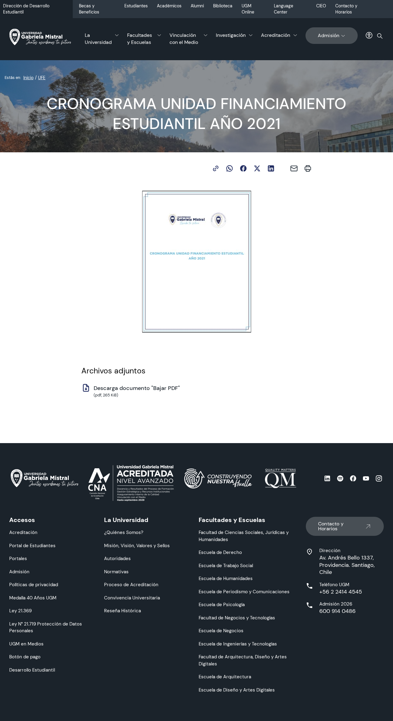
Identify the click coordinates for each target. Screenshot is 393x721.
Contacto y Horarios (346, 9)
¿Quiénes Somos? (123, 532)
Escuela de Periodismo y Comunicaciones (244, 591)
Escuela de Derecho (220, 552)
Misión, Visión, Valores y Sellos (137, 545)
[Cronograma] (196, 262)
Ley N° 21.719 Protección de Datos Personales (45, 627)
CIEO (321, 6)
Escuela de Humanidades (226, 578)
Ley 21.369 (20, 611)
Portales (18, 558)
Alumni (197, 6)
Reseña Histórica (122, 611)
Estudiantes (136, 6)
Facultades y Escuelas (139, 38)
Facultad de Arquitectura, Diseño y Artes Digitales (243, 660)
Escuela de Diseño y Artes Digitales (237, 690)
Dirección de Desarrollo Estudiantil (26, 9)
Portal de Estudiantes (32, 545)
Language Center (283, 9)
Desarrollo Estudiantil (32, 670)
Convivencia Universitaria (132, 598)
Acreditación (275, 35)
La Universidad (98, 38)
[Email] (294, 168)
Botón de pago (25, 657)
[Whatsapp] (229, 168)
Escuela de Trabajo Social (226, 565)
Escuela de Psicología (222, 604)
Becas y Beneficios (89, 9)
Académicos (169, 6)
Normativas (116, 572)
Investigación (231, 35)
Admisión (329, 35)
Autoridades (117, 558)
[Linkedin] (271, 168)
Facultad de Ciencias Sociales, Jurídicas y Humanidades (244, 535)
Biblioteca (222, 6)
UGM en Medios (26, 644)
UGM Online (248, 9)
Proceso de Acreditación (131, 584)
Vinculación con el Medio (183, 38)
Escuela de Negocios (221, 630)
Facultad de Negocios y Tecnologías (237, 618)
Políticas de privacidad (33, 584)
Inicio (28, 78)
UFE (41, 78)
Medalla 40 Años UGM (32, 598)
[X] (257, 168)
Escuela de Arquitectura (225, 677)
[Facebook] (243, 168)
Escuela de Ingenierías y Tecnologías (238, 644)
